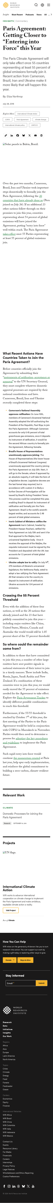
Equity (5, 1102)
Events (5, 1144)
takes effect (9, 234)
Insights (6, 15)
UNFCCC (34, 125)
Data (5, 1025)
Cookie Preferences (11, 1176)
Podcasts (30, 14)
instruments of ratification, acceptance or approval (26, 379)
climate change (40, 119)
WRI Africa (7, 1114)
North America (9, 1059)
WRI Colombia (9, 1125)
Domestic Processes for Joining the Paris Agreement (22, 815)
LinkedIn (13, 1186)
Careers (6, 1158)
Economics (7, 1098)
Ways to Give (25, 960)
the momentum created (26, 758)
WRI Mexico (8, 1135)
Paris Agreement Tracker (31, 698)
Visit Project (11, 910)
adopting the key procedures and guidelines (25, 740)
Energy (6, 1075)
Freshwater (7, 1086)
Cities (5, 1068)
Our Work (7, 1036)
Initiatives (8, 1029)
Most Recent (17, 14)
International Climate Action (27, 113)
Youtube (33, 1186)
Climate (8, 807)
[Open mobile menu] (49, 5)
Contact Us (7, 1141)
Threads (18, 1186)
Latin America (9, 1055)
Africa (5, 1045)
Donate (8, 960)
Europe (6, 1052)
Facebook (4, 1186)
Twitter (28, 1186)
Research (7, 1022)
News (39, 14)
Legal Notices (9, 1169)
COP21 (7, 119)
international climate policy (15, 125)
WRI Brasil (7, 1118)
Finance (6, 1105)
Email (10, 983)
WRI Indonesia (9, 1132)
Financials (7, 1155)
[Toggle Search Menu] (35, 5)
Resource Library (10, 1148)
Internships (7, 1162)
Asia (5, 1048)
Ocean (5, 1089)
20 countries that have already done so (23, 198)
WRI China (7, 1121)
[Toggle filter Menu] (42, 5)
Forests (6, 1082)
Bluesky (23, 1186)
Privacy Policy (9, 1165)
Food (5, 1079)
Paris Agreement (22, 119)
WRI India (7, 1128)
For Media (7, 1151)
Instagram (9, 1186)
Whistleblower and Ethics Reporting (18, 1172)
